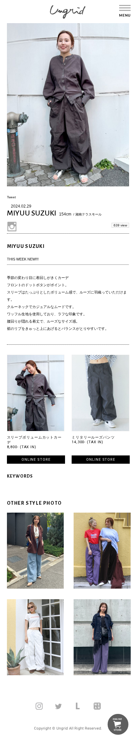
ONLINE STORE (36, 459)
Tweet (11, 197)
